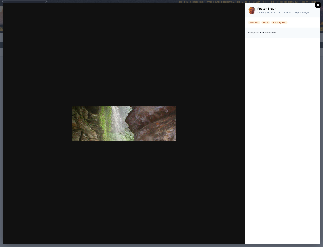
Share (233, 237)
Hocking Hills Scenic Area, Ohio (42, 12)
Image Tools (210, 237)
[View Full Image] (239, 9)
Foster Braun (266, 8)
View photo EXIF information (262, 32)
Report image (302, 12)
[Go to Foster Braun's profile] (252, 10)
